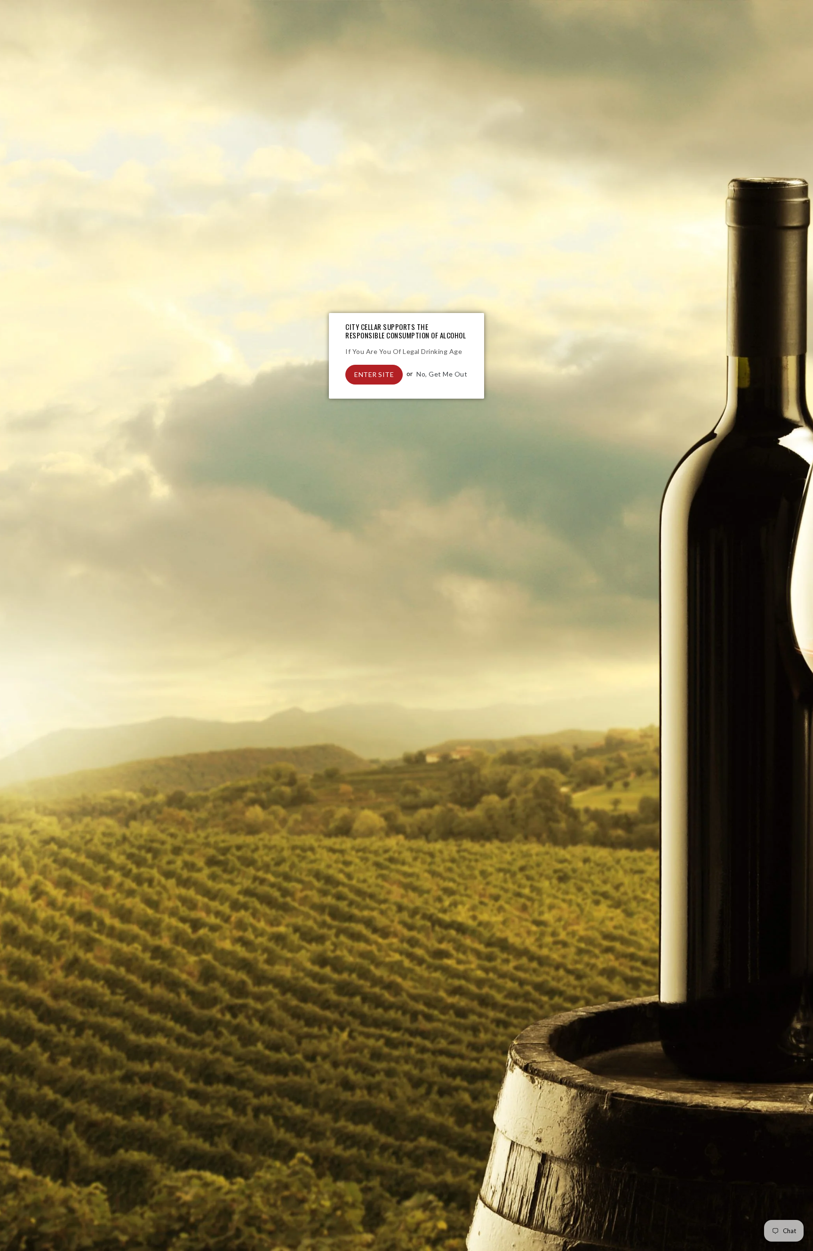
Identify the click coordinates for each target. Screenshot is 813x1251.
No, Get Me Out (441, 373)
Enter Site (374, 374)
